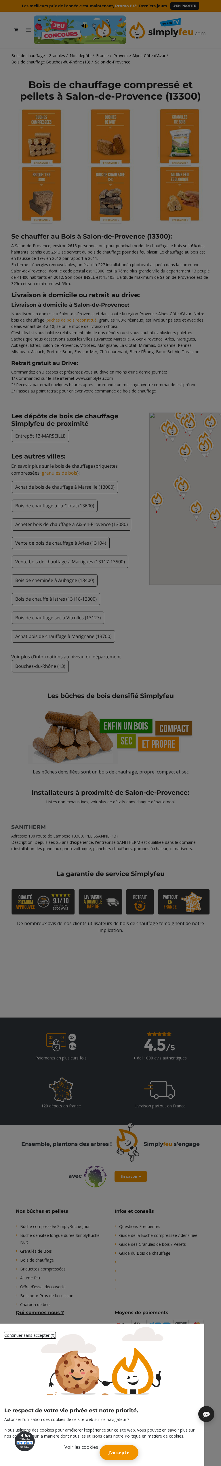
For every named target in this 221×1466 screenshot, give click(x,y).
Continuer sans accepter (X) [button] (30, 1335)
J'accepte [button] (118, 1452)
